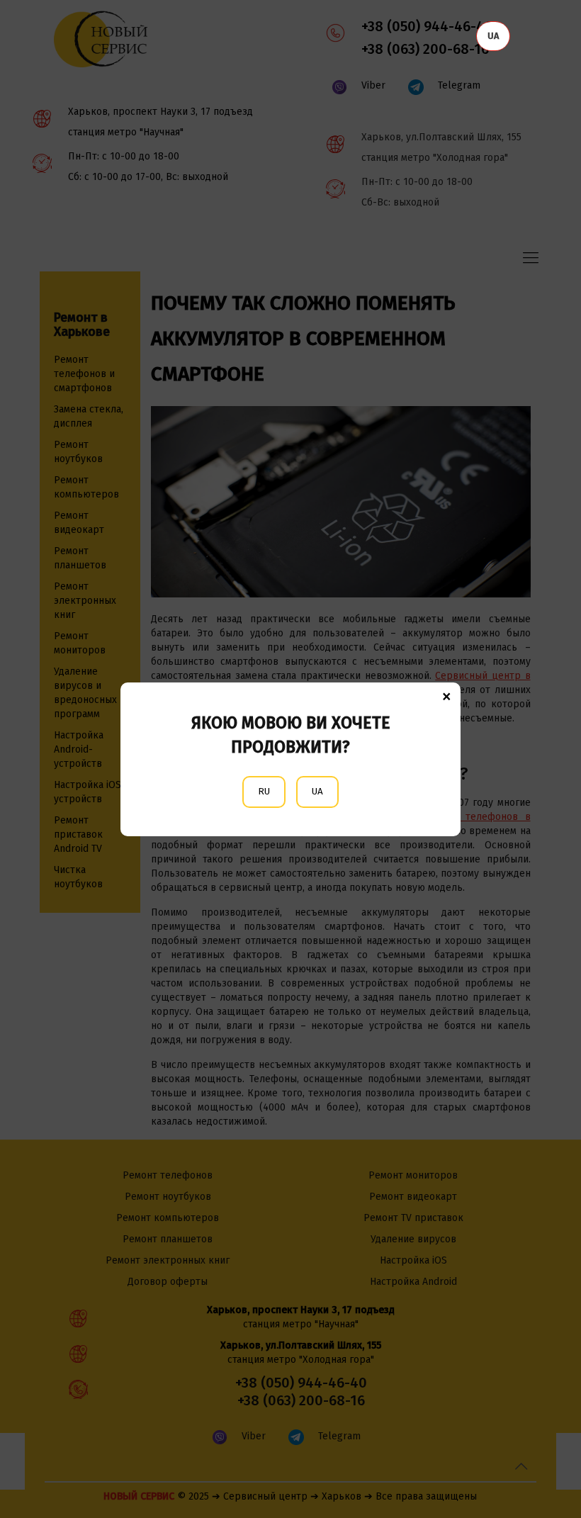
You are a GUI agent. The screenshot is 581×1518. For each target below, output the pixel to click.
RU (264, 791)
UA (317, 791)
